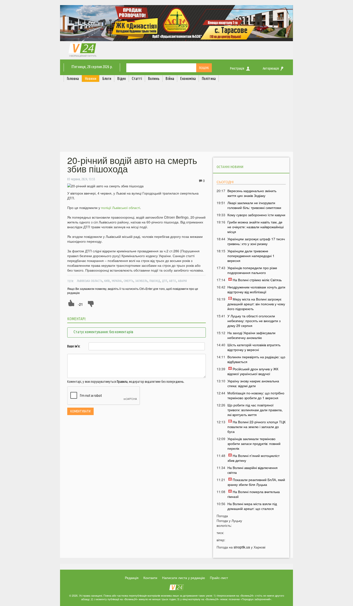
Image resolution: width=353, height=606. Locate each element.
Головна (73, 78)
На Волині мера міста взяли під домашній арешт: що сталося (252, 506)
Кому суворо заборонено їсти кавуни (256, 214)
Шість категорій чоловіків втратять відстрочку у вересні (253, 347)
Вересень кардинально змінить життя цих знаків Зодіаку (251, 193)
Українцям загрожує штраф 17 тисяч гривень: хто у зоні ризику (256, 241)
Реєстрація (237, 68)
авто (172, 280)
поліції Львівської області (120, 207)
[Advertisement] (176, 118)
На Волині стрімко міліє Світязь (257, 279)
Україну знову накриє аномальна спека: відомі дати (253, 383)
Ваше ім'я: (73, 346)
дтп (164, 280)
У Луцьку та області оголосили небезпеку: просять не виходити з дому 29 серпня (253, 320)
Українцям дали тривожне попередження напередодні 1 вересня (250, 255)
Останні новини (230, 167)
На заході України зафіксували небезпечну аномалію (251, 335)
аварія (182, 280)
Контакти (150, 577)
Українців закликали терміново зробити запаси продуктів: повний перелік (253, 443)
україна (117, 280)
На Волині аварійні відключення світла (252, 470)
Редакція (132, 577)
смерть (128, 280)
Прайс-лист (219, 577)
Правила (122, 382)
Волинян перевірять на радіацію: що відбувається (256, 359)
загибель (141, 280)
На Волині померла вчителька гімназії (253, 494)
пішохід (154, 280)
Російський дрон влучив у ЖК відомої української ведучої (252, 371)
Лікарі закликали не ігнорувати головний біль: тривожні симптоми (254, 205)
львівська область (89, 280)
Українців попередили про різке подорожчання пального (252, 270)
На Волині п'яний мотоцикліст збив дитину (253, 458)
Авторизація (271, 68)
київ (107, 280)
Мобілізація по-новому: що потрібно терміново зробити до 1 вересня (255, 395)
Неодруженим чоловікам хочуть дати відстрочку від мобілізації (256, 289)
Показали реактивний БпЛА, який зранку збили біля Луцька (256, 482)
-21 (80, 304)
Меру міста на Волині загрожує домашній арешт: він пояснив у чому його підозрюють (256, 304)
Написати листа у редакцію (183, 577)
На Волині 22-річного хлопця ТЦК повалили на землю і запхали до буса (256, 426)
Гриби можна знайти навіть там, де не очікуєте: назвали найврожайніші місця (255, 227)
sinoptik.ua (242, 547)
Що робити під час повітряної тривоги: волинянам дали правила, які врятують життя (255, 410)
